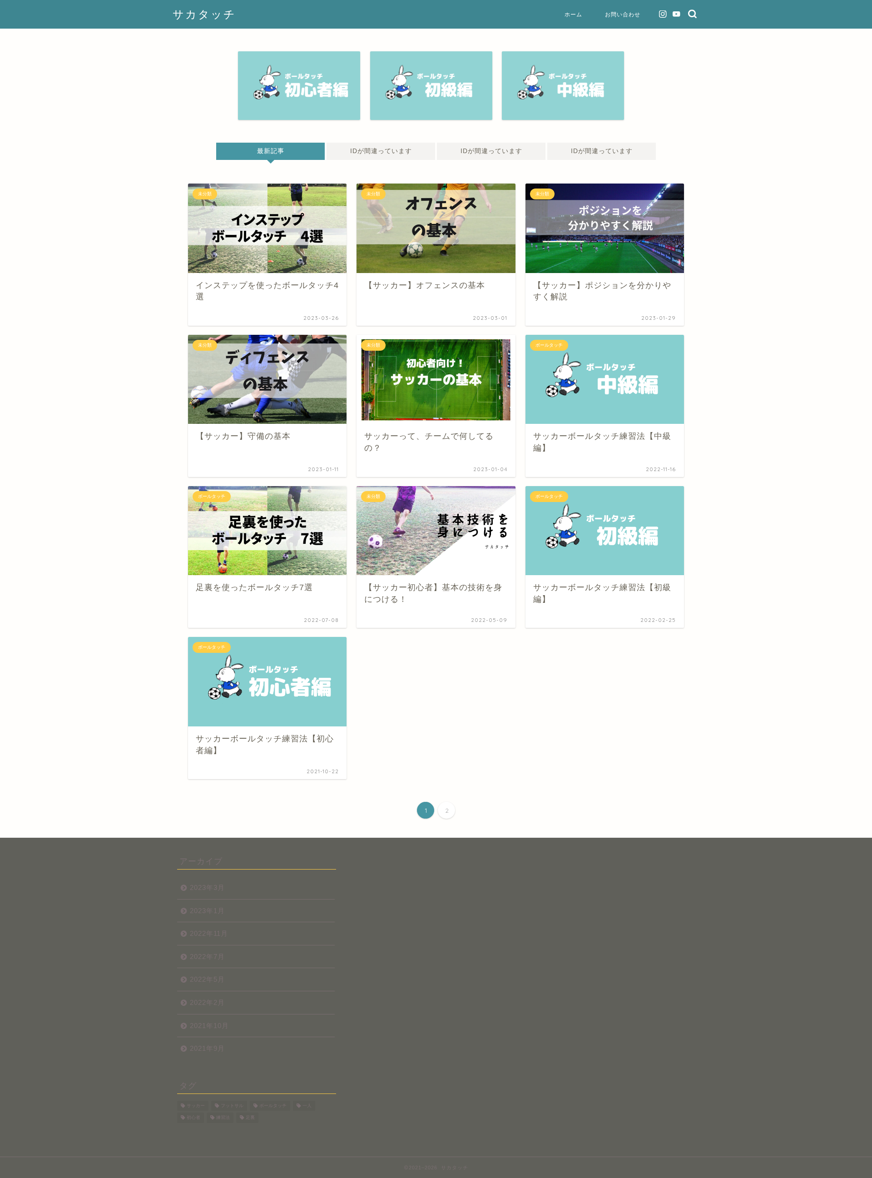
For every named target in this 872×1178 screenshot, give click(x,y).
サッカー (196, 1105)
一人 (307, 1105)
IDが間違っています (380, 151)
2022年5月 (207, 979)
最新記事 (270, 151)
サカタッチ (204, 14)
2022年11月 (209, 933)
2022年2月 (207, 1002)
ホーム (573, 14)
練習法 (223, 1117)
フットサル (232, 1105)
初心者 (193, 1117)
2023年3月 (207, 887)
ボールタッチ (273, 1105)
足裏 (250, 1117)
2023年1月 (207, 911)
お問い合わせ (622, 14)
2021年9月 (207, 1048)
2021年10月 (209, 1025)
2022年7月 (207, 956)
